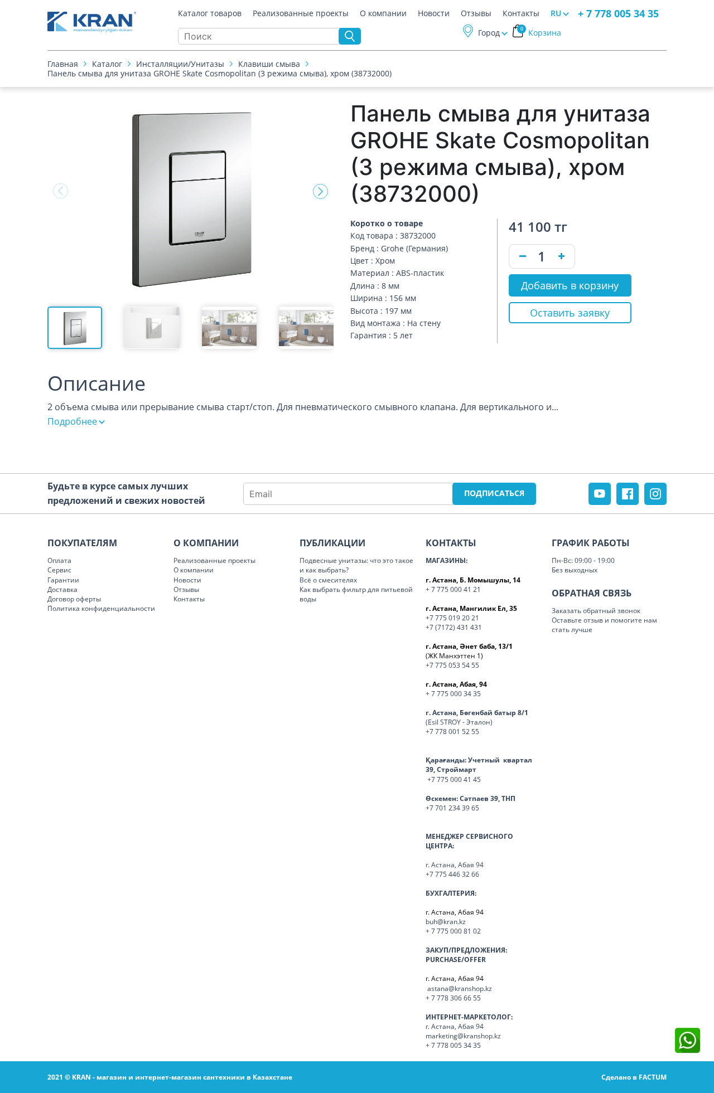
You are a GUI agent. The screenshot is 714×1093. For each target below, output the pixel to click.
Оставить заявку (570, 312)
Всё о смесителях (328, 580)
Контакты (521, 13)
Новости (434, 13)
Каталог (107, 64)
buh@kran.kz (446, 921)
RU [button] (556, 13)
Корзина (541, 32)
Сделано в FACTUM (634, 1077)
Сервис (59, 570)
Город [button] (489, 32)
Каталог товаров (210, 13)
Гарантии (63, 580)
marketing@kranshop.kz (463, 1036)
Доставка (62, 589)
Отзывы (476, 13)
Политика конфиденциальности (101, 608)
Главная (62, 64)
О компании (383, 13)
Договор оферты (74, 599)
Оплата (59, 560)
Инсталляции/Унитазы (180, 64)
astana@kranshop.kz (459, 988)
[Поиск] (350, 36)
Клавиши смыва (269, 64)
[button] (320, 191)
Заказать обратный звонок (596, 610)
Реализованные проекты (301, 13)
